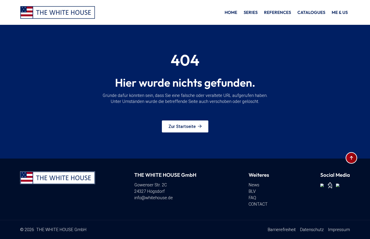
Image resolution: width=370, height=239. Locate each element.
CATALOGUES (311, 12)
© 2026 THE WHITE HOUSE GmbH (53, 229)
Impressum (339, 229)
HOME (231, 12)
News (254, 184)
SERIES (251, 12)
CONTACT (258, 204)
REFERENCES (277, 12)
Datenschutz (312, 229)
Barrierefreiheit (282, 229)
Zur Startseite (182, 126)
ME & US (340, 12)
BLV (252, 191)
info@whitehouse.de (153, 197)
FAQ (252, 197)
